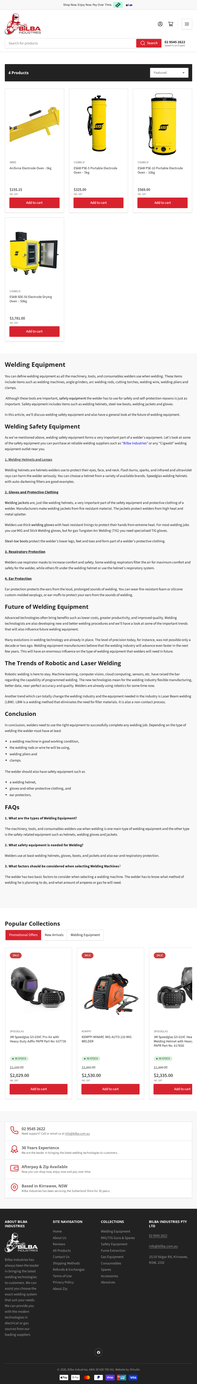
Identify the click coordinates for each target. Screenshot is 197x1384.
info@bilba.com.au (77, 1133)
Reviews (59, 1244)
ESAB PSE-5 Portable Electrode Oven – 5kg (95, 170)
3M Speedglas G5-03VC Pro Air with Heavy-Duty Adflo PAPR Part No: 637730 (38, 1039)
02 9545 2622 (175, 42)
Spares (106, 1269)
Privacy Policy (63, 1282)
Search (152, 43)
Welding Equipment (85, 934)
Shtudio (135, 1369)
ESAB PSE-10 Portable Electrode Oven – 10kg (160, 170)
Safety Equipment (114, 1244)
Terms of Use (62, 1276)
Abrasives (108, 1282)
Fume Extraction (113, 1250)
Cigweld (79, 162)
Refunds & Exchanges (69, 1269)
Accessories (109, 1276)
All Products (62, 1250)
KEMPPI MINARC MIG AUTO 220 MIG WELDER (107, 1039)
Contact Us (61, 1256)
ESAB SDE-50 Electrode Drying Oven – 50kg (31, 299)
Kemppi (86, 1031)
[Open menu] (187, 24)
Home (57, 1231)
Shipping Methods (66, 1263)
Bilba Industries (135, 443)
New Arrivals (54, 934)
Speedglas (17, 1031)
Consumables (111, 1263)
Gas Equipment (112, 1256)
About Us (59, 1237)
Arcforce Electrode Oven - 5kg (30, 168)
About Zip (60, 1288)
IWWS (13, 162)
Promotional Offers (23, 934)
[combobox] (83, 43)
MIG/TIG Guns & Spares (118, 1237)
